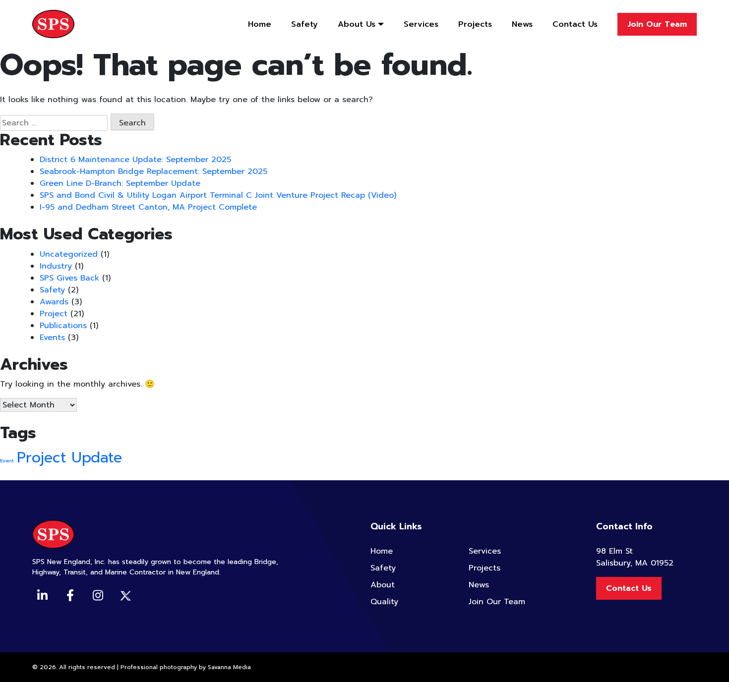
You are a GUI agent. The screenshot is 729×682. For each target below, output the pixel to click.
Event (7, 460)
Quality (384, 602)
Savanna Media (229, 667)
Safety (304, 24)
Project (53, 314)
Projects (475, 24)
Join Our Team (657, 24)
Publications (63, 326)
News (522, 24)
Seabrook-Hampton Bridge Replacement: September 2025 (153, 171)
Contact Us (575, 24)
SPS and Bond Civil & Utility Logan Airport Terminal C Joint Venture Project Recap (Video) (218, 195)
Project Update (69, 457)
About (382, 585)
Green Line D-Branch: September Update (120, 183)
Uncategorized (69, 254)
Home (259, 24)
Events (52, 337)
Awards (54, 302)
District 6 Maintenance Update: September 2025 (135, 160)
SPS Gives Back (69, 278)
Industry (56, 266)
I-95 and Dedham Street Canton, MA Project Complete (148, 207)
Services (421, 24)
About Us (356, 24)
